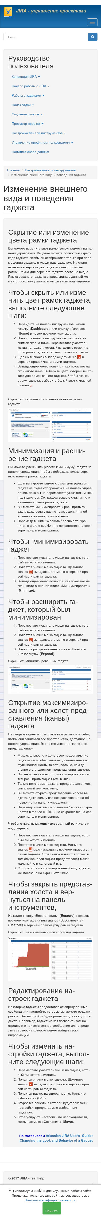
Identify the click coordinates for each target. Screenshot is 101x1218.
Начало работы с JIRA (29, 85)
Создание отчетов (26, 114)
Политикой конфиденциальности (50, 1200)
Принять (51, 1210)
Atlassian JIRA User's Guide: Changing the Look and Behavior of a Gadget (56, 1138)
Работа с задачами (27, 95)
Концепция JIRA (25, 76)
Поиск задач (21, 104)
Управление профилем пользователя (41, 142)
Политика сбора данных (30, 151)
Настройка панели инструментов (37, 132)
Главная (13, 170)
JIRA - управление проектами (51, 10)
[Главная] (8, 12)
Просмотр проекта (26, 123)
